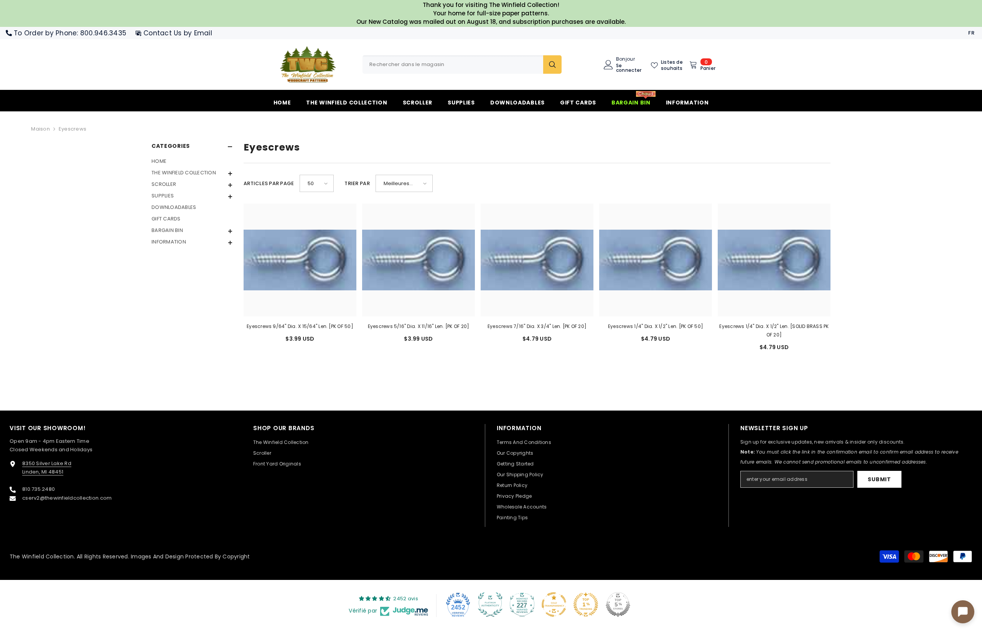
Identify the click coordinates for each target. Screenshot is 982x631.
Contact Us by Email (177, 33)
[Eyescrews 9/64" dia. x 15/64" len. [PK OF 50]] (300, 260)
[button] (192, 185)
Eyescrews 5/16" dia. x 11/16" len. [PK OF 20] (419, 326)
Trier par (356, 183)
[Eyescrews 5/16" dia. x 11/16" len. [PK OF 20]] (418, 260)
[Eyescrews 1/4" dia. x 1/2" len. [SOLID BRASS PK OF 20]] (774, 260)
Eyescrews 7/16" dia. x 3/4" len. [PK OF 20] (537, 326)
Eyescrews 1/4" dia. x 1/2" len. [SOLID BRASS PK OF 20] (774, 330)
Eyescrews (72, 128)
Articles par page (269, 183)
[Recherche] (462, 64)
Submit (879, 479)
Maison (40, 128)
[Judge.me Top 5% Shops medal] (618, 604)
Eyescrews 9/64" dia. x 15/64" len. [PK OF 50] (300, 326)
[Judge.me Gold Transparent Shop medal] (554, 604)
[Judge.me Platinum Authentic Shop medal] (490, 604)
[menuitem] (192, 161)
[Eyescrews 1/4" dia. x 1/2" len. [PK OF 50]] (655, 260)
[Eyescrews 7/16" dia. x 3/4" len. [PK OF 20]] (537, 260)
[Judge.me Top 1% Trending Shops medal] (585, 604)
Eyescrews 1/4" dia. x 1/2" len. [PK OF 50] (655, 326)
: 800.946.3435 (101, 33)
